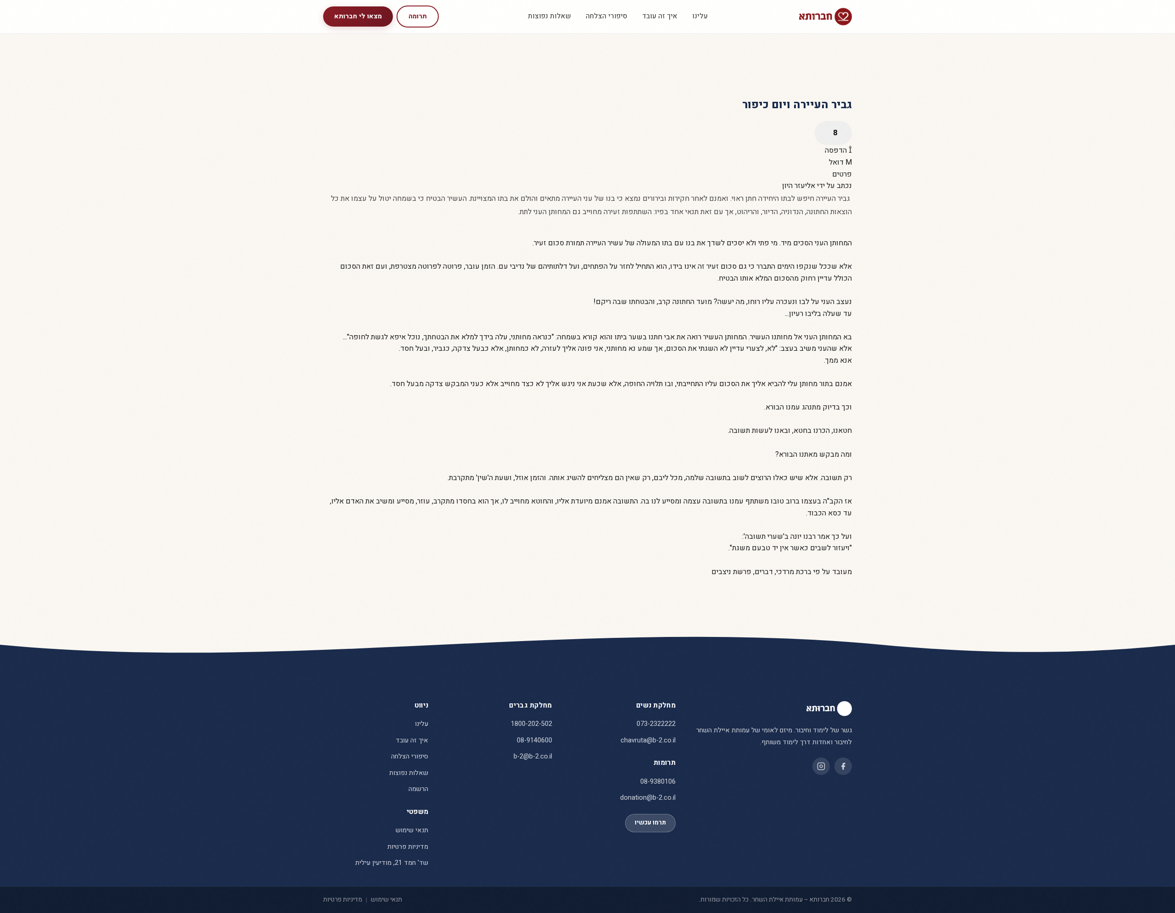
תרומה (417, 16)
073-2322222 (656, 724)
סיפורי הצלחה (606, 16)
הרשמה (418, 789)
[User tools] (833, 133)
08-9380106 (658, 781)
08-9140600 (534, 740)
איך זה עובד (659, 16)
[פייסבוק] (843, 766)
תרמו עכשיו (650, 822)
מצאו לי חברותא (358, 16)
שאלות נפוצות (549, 16)
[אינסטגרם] (821, 766)
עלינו (700, 16)
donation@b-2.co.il (648, 797)
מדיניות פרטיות (407, 847)
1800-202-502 (531, 724)
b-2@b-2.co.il (533, 756)
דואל (837, 162)
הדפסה (837, 150)
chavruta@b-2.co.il (648, 740)
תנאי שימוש (412, 830)
